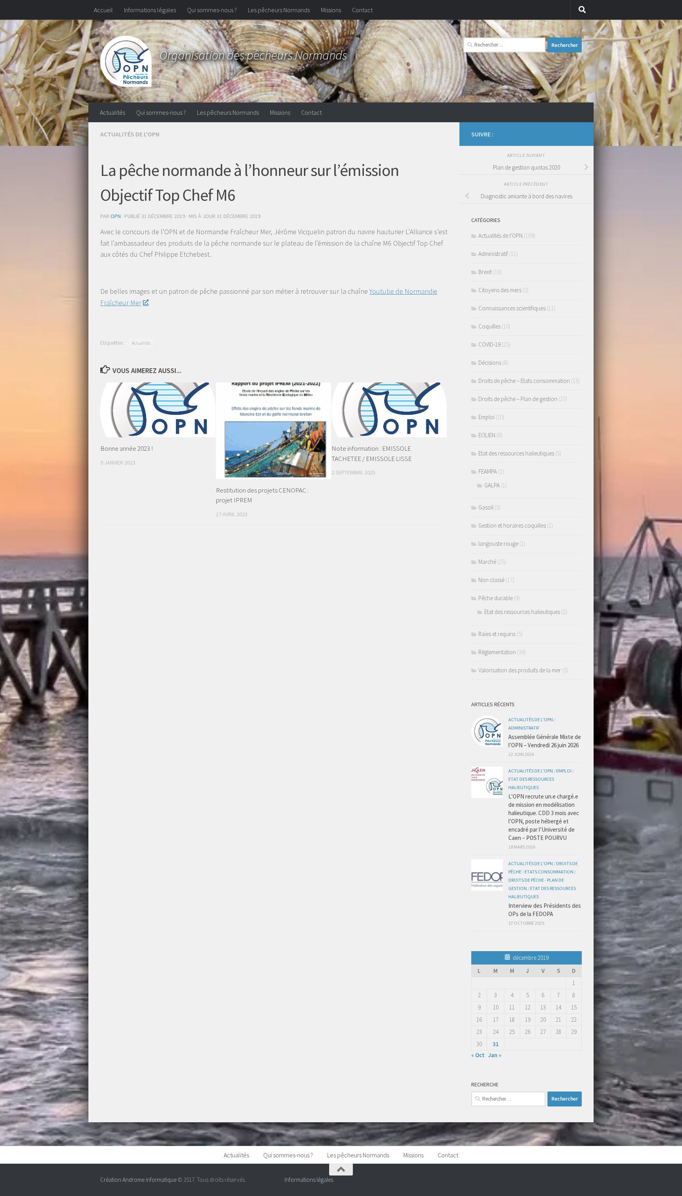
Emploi (486, 417)
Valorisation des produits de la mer (519, 670)
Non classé (491, 580)
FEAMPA (487, 471)
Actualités (112, 112)
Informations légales (150, 10)
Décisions (489, 362)
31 (496, 1044)
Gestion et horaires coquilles (512, 525)
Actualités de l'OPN (129, 134)
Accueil (103, 10)
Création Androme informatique (138, 1179)
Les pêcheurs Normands (279, 10)
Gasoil (485, 507)
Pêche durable (495, 598)
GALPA (492, 485)
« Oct (478, 1055)
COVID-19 (489, 344)
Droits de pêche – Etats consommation (524, 380)
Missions (331, 10)
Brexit (485, 272)
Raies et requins (496, 634)
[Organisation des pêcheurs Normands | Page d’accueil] (126, 61)
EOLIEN (486, 435)
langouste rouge (498, 543)
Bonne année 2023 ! (126, 448)
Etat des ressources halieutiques (516, 453)
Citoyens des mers (499, 290)
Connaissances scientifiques (511, 308)
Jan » (494, 1055)
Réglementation (497, 652)
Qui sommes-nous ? (212, 10)
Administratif (493, 253)
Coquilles (489, 326)
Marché (487, 561)
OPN (116, 216)
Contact (362, 10)
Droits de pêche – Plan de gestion (517, 399)
